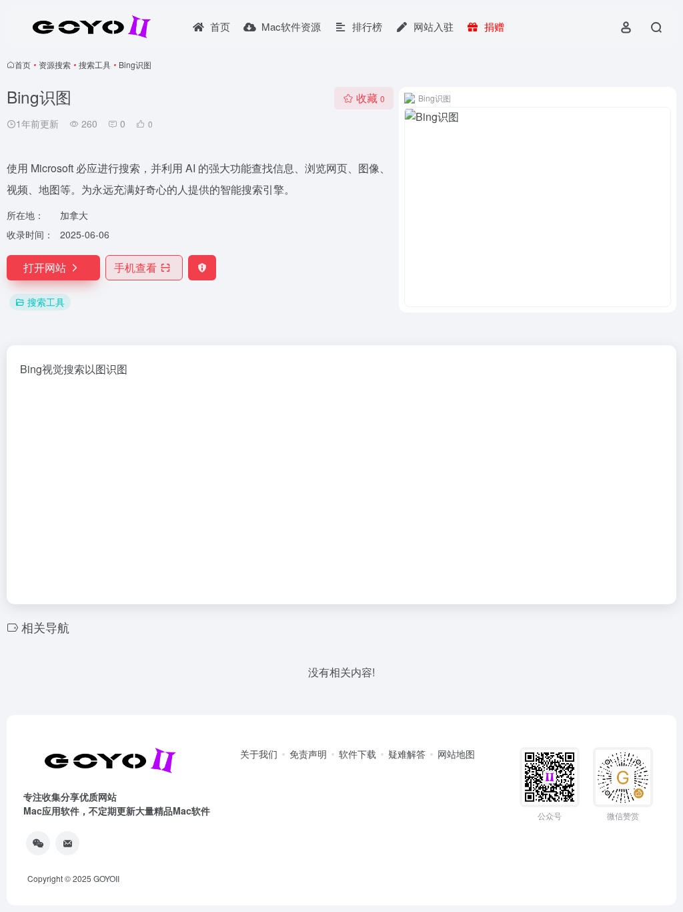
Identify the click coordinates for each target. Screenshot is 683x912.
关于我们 (258, 753)
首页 (23, 64)
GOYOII (106, 878)
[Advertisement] (341, 486)
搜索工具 (95, 64)
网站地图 (456, 753)
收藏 (370, 97)
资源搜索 (55, 64)
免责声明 (308, 753)
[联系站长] (67, 843)
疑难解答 (407, 753)
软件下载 (357, 753)
